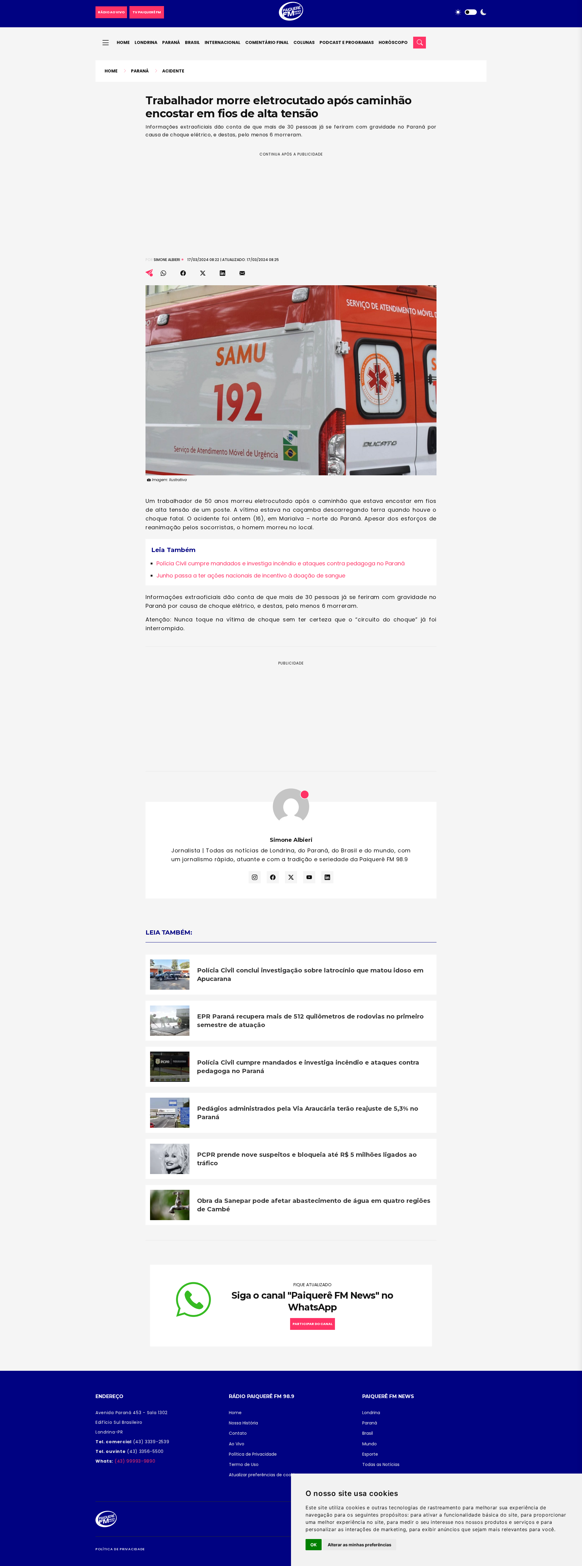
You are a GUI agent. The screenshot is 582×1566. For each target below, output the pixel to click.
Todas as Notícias (381, 1464)
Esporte (370, 1454)
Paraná (171, 42)
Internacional (222, 42)
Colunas (304, 42)
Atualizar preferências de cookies (264, 1475)
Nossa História (243, 1423)
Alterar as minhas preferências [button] (359, 1544)
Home (123, 42)
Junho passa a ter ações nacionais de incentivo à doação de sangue (250, 575)
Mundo (369, 1444)
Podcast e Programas (346, 42)
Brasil (192, 42)
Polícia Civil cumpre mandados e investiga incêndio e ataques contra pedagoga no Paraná (280, 563)
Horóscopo (393, 42)
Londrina (146, 42)
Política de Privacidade (253, 1454)
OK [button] (313, 1544)
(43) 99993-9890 (134, 1461)
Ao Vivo (236, 1444)
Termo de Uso (244, 1464)
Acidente (173, 71)
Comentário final (267, 42)
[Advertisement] (291, 199)
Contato (238, 1433)
